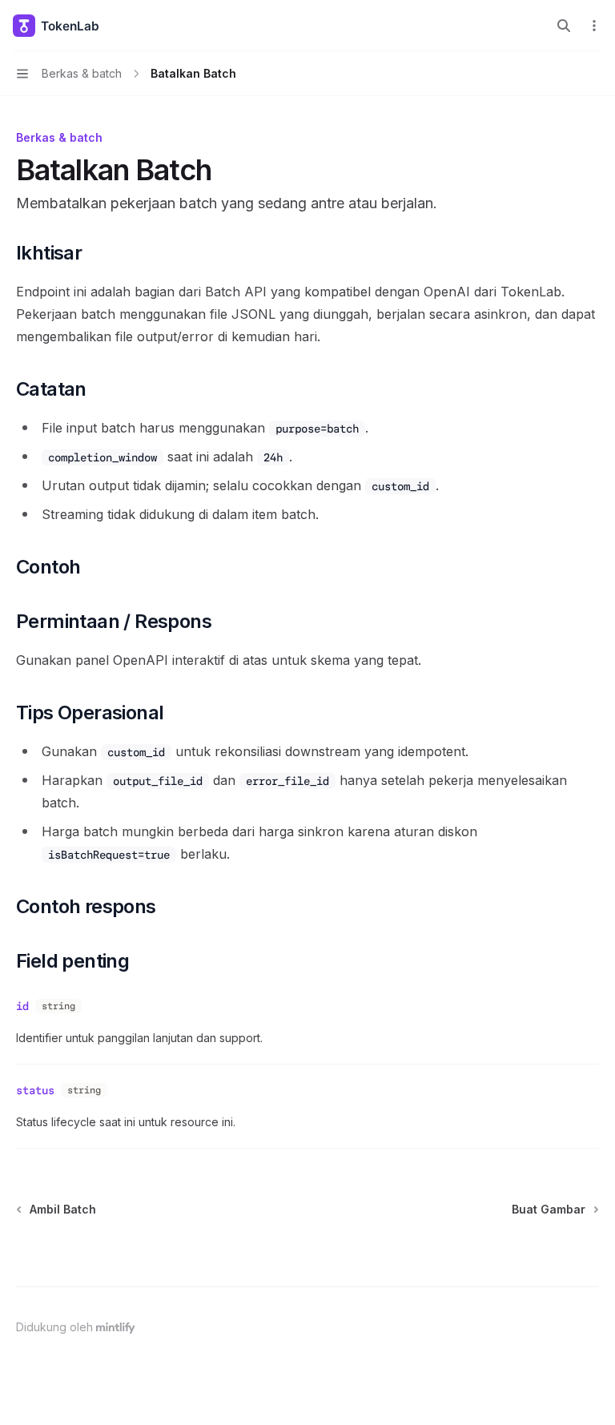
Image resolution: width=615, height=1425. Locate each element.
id (22, 1006)
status (35, 1090)
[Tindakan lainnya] (594, 25)
